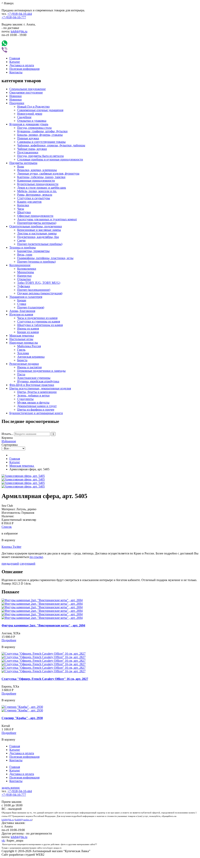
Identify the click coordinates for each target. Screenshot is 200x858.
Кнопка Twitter (11, 546)
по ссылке (36, 557)
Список (7, 526)
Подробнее (9, 640)
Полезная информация (24, 68)
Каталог (14, 61)
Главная (14, 58)
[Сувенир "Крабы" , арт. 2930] (22, 706)
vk (3, 840)
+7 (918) (19, 13)
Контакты (15, 72)
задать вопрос (11, 787)
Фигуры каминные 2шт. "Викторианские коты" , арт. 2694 (43, 625)
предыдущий (10, 563)
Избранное (9, 441)
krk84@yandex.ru (23, 820)
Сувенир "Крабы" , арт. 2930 (22, 718)
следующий (27, 563)
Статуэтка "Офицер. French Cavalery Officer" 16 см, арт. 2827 (45, 678)
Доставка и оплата (21, 65)
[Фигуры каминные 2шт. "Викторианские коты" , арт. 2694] (42, 600)
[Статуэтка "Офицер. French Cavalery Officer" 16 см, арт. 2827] (44, 653)
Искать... (7, 433)
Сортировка (10, 444)
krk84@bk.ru (19, 31)
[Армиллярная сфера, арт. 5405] (23, 476)
